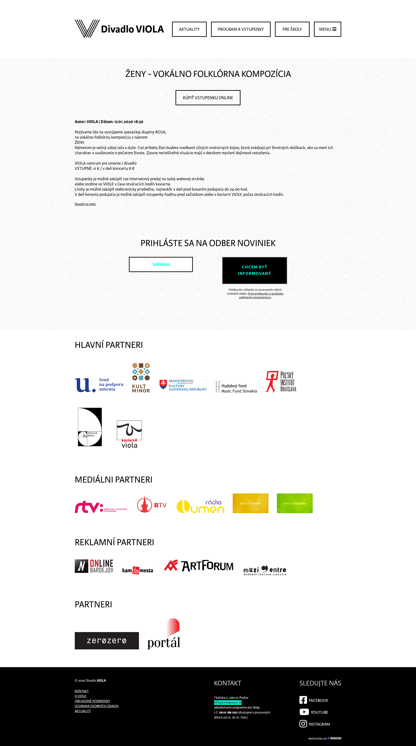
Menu (325, 29)
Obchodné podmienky (92, 701)
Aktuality (189, 29)
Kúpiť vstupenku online (208, 98)
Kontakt (82, 691)
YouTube (319, 712)
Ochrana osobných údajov (97, 706)
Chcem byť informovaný (254, 270)
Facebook (318, 700)
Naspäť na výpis (85, 204)
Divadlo (96, 680)
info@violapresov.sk (228, 702)
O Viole (80, 696)
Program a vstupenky (241, 29)
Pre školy (292, 29)
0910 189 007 (228, 712)
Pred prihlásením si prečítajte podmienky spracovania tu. (261, 296)
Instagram (319, 724)
